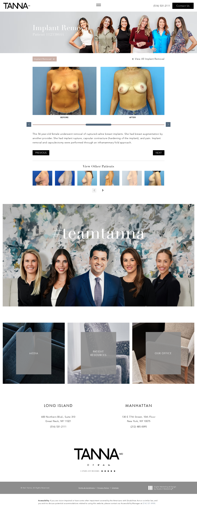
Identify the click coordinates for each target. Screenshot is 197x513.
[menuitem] (88, 465)
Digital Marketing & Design (165, 488)
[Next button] (103, 190)
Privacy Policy (103, 488)
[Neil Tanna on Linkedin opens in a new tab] (109, 465)
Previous (41, 152)
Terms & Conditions (86, 488)
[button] (98, 4)
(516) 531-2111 (58, 426)
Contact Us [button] (183, 5)
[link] (162, 5)
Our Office (163, 353)
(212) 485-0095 (139, 426)
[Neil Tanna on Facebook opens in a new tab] (93, 465)
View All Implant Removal (149, 59)
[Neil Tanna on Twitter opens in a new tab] (98, 465)
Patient (98, 353)
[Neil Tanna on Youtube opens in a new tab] (103, 465)
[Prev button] (94, 190)
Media (33, 353)
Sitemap (115, 488)
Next (159, 152)
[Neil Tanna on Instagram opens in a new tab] (88, 465)
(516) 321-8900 (149, 503)
